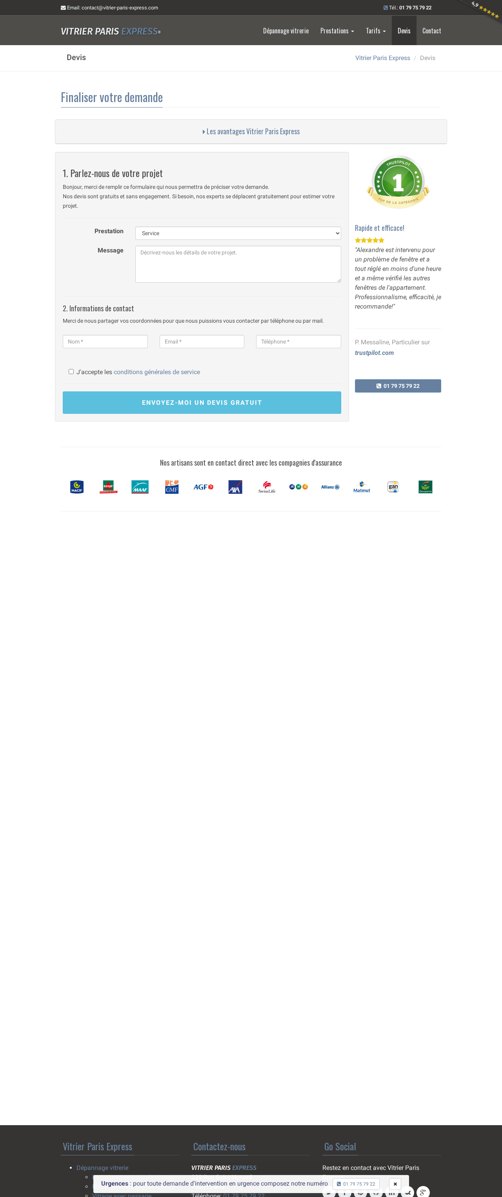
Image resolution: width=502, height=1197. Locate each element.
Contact (431, 30)
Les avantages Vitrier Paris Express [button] (252, 131)
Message (111, 250)
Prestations (335, 30)
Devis (404, 30)
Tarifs (374, 30)
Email (112, 8)
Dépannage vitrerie (286, 30)
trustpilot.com (374, 352)
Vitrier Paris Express (382, 58)
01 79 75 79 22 (400, 386)
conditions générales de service (157, 372)
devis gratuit (202, 402)
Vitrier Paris (111, 31)
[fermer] (395, 1184)
